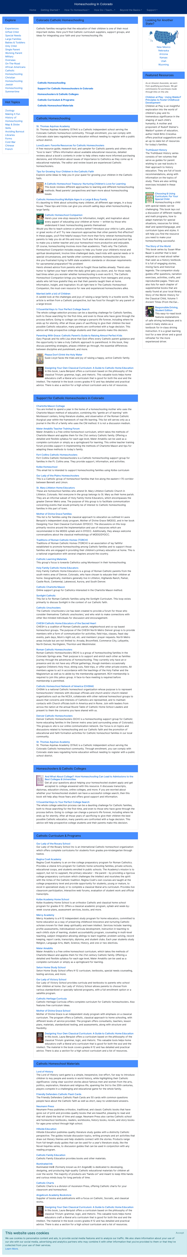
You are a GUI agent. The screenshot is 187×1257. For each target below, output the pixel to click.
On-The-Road (12, 63)
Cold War (10, 142)
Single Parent (12, 49)
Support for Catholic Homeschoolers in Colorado (65, 88)
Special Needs (13, 35)
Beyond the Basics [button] (130, 9)
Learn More (11, 1248)
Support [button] (151, 9)
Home (33, 9)
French (9, 149)
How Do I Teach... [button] (104, 9)
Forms (8, 138)
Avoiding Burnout (14, 131)
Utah (163, 61)
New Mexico (163, 47)
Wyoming (163, 64)
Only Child (11, 46)
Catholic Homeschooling (51, 82)
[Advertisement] (85, 58)
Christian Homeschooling (13, 79)
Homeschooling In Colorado (93, 4)
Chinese (9, 145)
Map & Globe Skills (12, 126)
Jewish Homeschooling (13, 86)
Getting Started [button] (49, 9)
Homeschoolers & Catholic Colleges (58, 94)
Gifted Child (12, 31)
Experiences (12, 28)
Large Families (13, 39)
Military (9, 56)
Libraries (10, 135)
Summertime (12, 91)
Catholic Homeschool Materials (55, 105)
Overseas (10, 60)
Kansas (163, 57)
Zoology (9, 110)
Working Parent (13, 53)
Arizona (163, 54)
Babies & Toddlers (15, 42)
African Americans (15, 67)
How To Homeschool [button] (76, 9)
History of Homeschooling (13, 119)
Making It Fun (12, 114)
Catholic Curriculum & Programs (56, 99)
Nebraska (163, 50)
